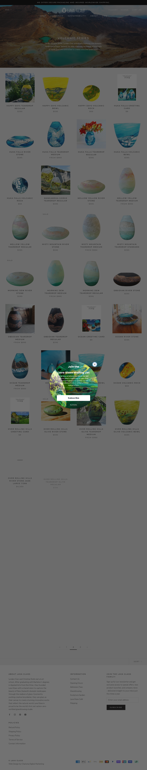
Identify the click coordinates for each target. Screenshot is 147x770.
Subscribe (73, 398)
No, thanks (73, 405)
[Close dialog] (95, 364)
